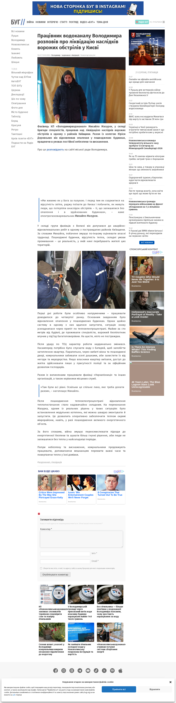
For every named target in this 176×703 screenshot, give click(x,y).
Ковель (15, 48)
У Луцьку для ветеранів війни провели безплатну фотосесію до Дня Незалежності (146, 92)
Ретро (14, 129)
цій (14, 695)
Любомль (16, 57)
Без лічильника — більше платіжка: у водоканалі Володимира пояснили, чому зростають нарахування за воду (110, 611)
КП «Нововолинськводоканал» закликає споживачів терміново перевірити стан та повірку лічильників (53, 612)
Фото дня (17, 107)
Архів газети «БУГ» (22, 138)
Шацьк (15, 62)
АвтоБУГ (16, 81)
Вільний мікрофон (22, 72)
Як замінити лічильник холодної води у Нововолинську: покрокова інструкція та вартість (80, 649)
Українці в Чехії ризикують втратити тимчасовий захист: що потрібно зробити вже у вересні (146, 130)
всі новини (147, 242)
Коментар (46, 529)
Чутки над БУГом (21, 76)
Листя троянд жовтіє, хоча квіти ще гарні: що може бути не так (146, 192)
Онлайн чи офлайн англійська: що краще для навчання (145, 80)
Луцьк (14, 35)
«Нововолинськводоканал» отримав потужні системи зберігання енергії (111, 648)
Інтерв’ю (52, 22)
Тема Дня (102, 22)
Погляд (73, 22)
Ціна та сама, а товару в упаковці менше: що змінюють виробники (146, 168)
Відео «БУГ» (87, 22)
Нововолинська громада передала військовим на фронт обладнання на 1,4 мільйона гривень (146, 205)
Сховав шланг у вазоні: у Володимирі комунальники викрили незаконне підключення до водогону (51, 649)
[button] (170, 682)
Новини (41, 22)
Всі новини (17, 31)
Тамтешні (16, 134)
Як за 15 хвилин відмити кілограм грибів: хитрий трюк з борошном (146, 157)
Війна (30, 22)
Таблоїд (15, 116)
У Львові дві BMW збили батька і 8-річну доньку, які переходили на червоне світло (146, 233)
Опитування (18, 103)
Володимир (18, 40)
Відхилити (155, 689)
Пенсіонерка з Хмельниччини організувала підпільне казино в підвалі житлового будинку (146, 220)
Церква (15, 90)
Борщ (14, 120)
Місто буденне (19, 112)
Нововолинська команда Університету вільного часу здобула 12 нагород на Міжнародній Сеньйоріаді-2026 (146, 144)
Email (95, 561)
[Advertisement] (22, 190)
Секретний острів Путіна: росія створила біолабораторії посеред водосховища (146, 106)
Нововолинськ (20, 44)
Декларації (17, 94)
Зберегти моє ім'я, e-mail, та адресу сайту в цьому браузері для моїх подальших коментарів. (79, 568)
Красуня (16, 125)
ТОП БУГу (16, 85)
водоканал (66, 55)
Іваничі (15, 53)
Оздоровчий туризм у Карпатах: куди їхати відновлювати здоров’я (146, 180)
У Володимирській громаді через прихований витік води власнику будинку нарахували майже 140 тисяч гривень (80, 612)
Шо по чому (18, 98)
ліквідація (75, 55)
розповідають (55, 149)
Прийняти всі (119, 689)
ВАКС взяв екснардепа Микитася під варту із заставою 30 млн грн (146, 117)
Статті (63, 22)
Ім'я (94, 553)
